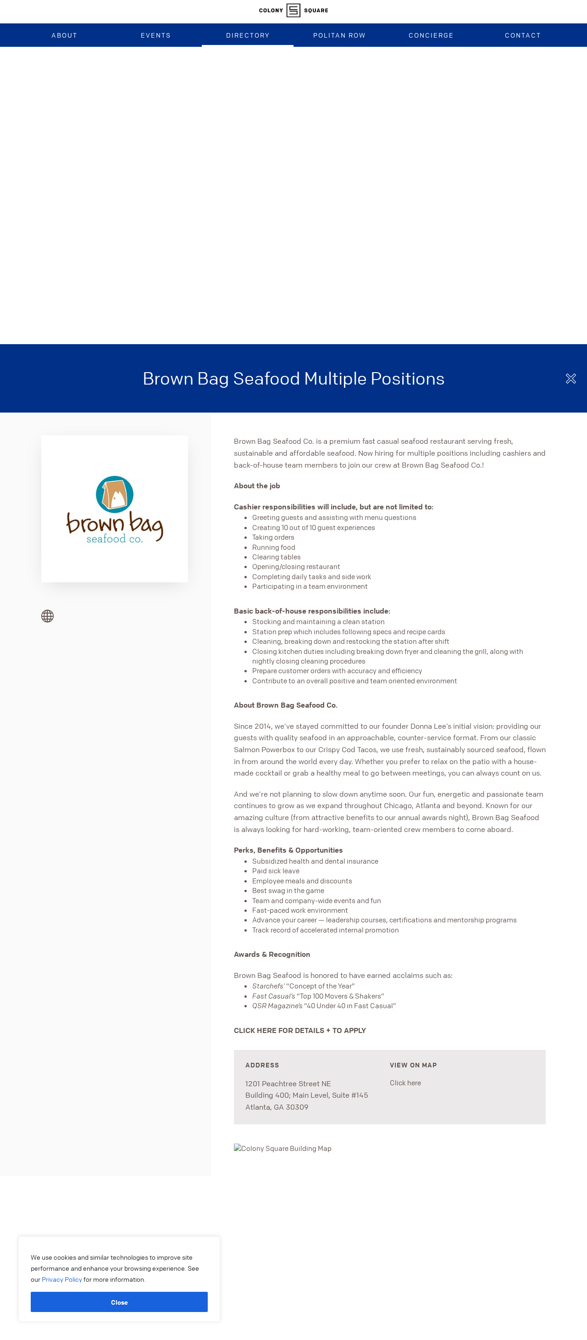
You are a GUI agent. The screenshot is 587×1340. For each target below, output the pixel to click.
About (64, 35)
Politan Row (339, 35)
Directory (248, 35)
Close (119, 1302)
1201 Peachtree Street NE (288, 1083)
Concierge (431, 35)
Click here (405, 1082)
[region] (119, 1279)
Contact (523, 35)
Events (156, 35)
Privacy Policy (62, 1279)
